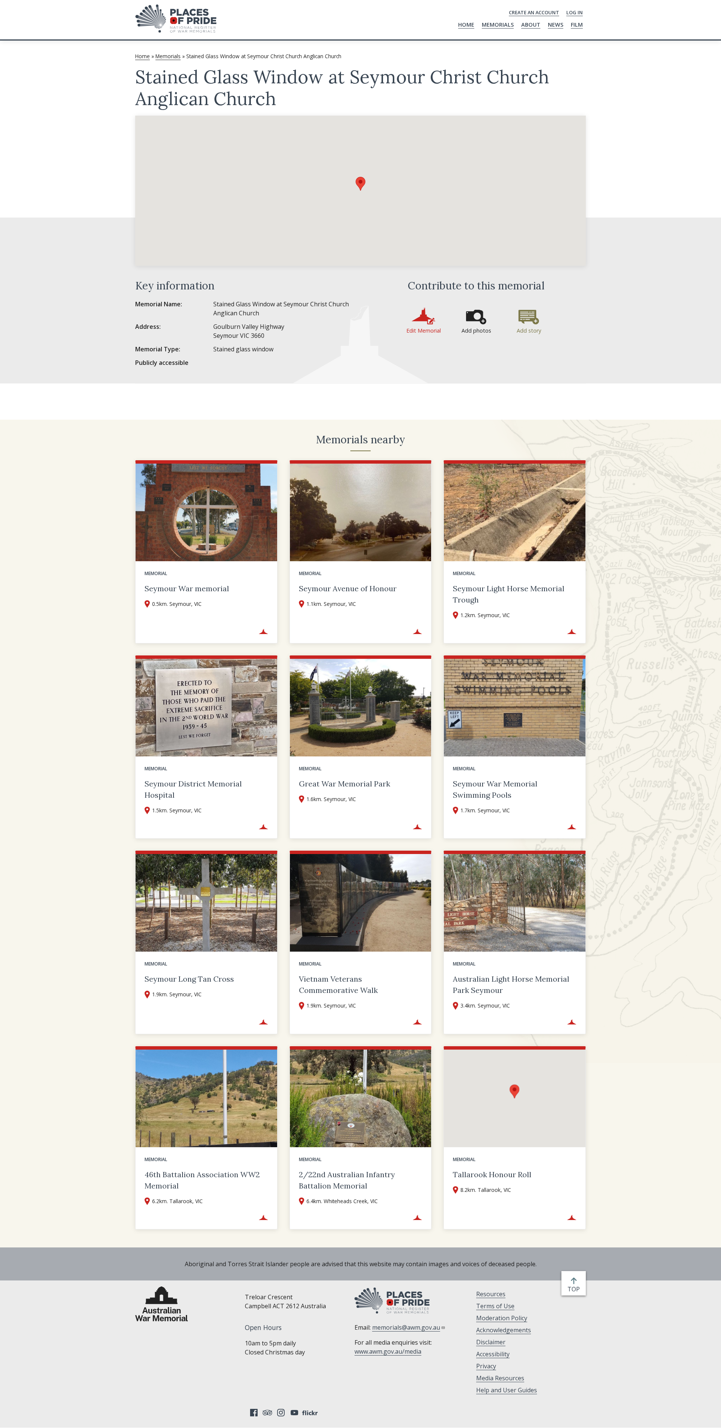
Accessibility (493, 1354)
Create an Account (534, 12)
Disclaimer (490, 1342)
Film (577, 24)
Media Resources (500, 1378)
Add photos (476, 330)
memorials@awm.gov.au (406, 1327)
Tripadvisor (267, 1413)
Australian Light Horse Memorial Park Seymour (511, 984)
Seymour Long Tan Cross (189, 979)
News (555, 24)
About (530, 24)
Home (466, 24)
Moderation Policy (501, 1318)
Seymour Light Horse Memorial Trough (508, 594)
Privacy (486, 1366)
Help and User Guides (506, 1390)
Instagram (281, 1413)
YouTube (294, 1413)
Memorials (498, 24)
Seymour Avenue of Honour (348, 588)
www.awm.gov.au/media (387, 1351)
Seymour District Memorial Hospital (193, 789)
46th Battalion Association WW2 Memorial (202, 1180)
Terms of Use (495, 1306)
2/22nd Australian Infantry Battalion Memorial (347, 1180)
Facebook (254, 1413)
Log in (574, 12)
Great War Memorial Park (344, 783)
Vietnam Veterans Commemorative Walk (338, 984)
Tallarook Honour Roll (492, 1174)
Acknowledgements (503, 1330)
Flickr (311, 1413)
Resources (490, 1294)
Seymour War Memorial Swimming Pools (495, 789)
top (575, 1289)
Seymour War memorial (187, 588)
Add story (529, 330)
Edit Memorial (423, 330)
